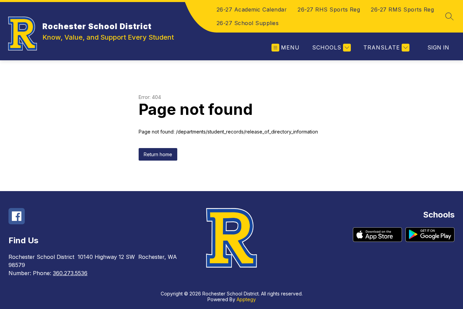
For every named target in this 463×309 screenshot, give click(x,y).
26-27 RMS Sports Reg (402, 9)
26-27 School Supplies (248, 23)
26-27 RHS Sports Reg (329, 9)
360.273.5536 (70, 273)
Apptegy (246, 299)
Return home (158, 154)
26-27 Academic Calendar (252, 9)
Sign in (438, 47)
